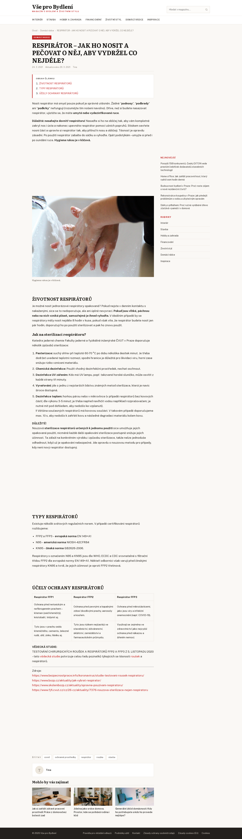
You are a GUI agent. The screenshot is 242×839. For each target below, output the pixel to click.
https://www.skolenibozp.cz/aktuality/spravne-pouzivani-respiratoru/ (77, 685)
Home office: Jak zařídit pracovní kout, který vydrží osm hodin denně (184, 178)
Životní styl (113, 19)
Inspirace (153, 19)
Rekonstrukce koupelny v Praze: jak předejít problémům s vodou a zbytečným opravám (184, 197)
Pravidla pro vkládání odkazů (97, 833)
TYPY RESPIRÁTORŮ (51, 88)
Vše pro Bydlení (52, 6)
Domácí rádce (134, 19)
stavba (111, 757)
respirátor (86, 757)
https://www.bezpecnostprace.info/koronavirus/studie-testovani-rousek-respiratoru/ (88, 675)
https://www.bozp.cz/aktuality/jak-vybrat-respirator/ (66, 680)
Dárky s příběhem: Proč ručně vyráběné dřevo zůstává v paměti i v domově (184, 207)
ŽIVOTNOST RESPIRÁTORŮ (55, 83)
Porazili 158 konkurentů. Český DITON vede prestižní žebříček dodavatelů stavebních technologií (184, 166)
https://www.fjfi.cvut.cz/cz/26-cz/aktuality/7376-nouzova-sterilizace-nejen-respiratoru (90, 690)
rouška (99, 757)
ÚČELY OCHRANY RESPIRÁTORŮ (58, 93)
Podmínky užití (122, 833)
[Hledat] (206, 9)
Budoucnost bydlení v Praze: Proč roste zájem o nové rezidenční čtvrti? (185, 188)
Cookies (206, 833)
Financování (93, 19)
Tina (75, 67)
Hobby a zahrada (71, 19)
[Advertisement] (93, 169)
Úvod (34, 30)
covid (47, 757)
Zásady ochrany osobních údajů (159, 833)
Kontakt (136, 833)
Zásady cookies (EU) (188, 833)
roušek (135, 656)
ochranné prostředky (65, 757)
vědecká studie (50, 656)
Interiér (37, 19)
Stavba (51, 19)
